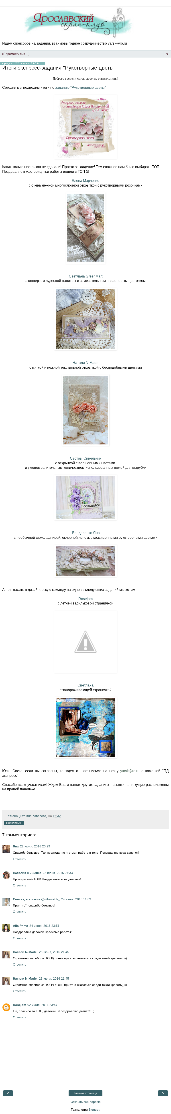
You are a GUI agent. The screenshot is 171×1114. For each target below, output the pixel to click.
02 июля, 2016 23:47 (42, 1005)
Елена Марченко (85, 181)
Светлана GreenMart (85, 276)
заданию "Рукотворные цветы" (80, 87)
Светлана (85, 685)
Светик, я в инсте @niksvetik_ (36, 899)
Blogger (94, 1109)
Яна (16, 846)
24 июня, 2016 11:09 (76, 899)
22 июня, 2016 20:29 (35, 846)
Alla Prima (20, 925)
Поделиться (14, 822)
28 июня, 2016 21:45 (54, 952)
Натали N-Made (85, 363)
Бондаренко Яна (85, 533)
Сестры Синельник (85, 458)
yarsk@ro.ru (129, 771)
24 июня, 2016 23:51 (44, 925)
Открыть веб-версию (86, 1102)
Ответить (19, 859)
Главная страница (85, 1093)
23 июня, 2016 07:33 (58, 873)
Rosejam (85, 599)
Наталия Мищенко (27, 873)
